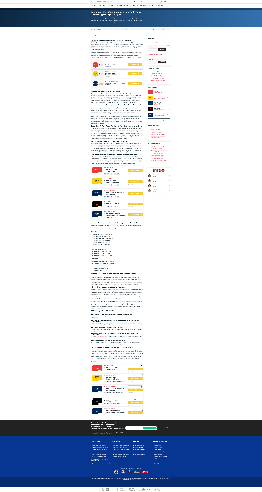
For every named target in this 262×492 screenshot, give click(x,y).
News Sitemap (157, 461)
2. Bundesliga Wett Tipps (157, 73)
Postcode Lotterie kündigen (139, 454)
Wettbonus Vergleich (156, 148)
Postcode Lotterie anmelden (139, 443)
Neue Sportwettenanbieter (158, 153)
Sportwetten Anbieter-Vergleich (113, 95)
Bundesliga (116, 29)
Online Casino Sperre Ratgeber (99, 456)
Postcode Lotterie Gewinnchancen (141, 451)
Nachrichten (122, 1)
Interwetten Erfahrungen (111, 71)
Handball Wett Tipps (156, 132)
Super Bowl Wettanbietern (121, 279)
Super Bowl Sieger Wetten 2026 (157, 42)
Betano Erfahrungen (110, 63)
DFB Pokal (143, 29)
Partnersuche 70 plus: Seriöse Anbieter (119, 457)
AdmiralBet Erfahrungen (109, 211)
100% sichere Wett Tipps (155, 54)
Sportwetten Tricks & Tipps (98, 452)
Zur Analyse (168, 48)
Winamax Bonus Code (109, 398)
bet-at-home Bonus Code (110, 386)
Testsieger (136, 1)
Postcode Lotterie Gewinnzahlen (140, 452)
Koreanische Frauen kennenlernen (120, 451)
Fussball (105, 29)
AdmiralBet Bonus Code (109, 408)
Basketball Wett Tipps (156, 131)
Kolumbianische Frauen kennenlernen (121, 449)
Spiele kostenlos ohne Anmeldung (100, 447)
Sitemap (156, 460)
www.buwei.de (135, 479)
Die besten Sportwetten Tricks (158, 160)
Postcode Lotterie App (138, 447)
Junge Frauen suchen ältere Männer (121, 454)
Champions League (134, 29)
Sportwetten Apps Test (157, 157)
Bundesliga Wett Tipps (156, 71)
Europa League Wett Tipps (157, 78)
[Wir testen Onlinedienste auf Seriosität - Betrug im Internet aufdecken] (99, 6)
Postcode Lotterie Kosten (138, 445)
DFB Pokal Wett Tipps (156, 75)
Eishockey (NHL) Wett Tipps (158, 136)
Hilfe (142, 1)
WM (110, 29)
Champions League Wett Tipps (159, 77)
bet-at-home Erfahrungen (111, 81)
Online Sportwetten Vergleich (158, 146)
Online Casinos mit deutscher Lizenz (100, 443)
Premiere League (161, 29)
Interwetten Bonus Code (109, 375)
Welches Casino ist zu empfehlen (99, 449)
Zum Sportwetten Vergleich (159, 120)
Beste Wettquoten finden (157, 155)
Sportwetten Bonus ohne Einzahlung (160, 150)
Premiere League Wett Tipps (158, 80)
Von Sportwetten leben (97, 451)
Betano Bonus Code (108, 365)
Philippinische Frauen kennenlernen (121, 443)
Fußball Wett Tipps (155, 129)
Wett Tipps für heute (118, 323)
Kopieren (141, 366)
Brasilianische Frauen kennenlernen (121, 445)
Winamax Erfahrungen (109, 201)
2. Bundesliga (124, 29)
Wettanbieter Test (155, 152)
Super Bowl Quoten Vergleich (108, 291)
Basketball (170, 29)
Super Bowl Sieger (126, 301)
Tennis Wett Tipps (155, 137)
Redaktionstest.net (95, 8)
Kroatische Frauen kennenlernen (120, 447)
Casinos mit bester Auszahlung (99, 445)
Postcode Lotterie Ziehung (139, 449)
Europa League (151, 29)
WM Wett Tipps (155, 82)
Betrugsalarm (130, 1)
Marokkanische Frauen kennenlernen (121, 452)
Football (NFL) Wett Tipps (157, 134)
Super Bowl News (100, 336)
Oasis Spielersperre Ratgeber (99, 454)
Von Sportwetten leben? (157, 158)
